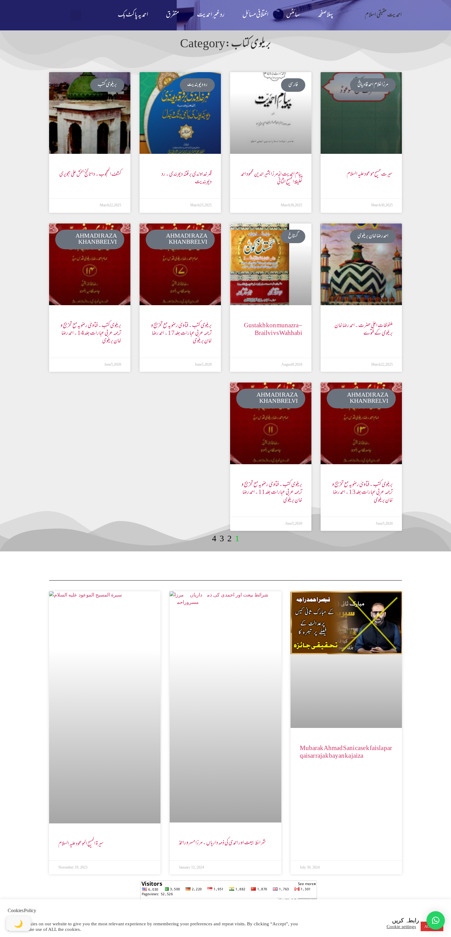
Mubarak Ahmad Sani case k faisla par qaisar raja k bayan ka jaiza (346, 752)
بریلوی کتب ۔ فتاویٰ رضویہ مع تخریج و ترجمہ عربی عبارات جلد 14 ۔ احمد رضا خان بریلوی (90, 333)
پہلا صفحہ (325, 15)
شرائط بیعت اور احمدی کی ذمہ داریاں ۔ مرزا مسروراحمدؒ (222, 843)
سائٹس (293, 15)
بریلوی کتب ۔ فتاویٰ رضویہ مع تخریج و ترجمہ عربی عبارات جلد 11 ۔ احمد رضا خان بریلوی (271, 492)
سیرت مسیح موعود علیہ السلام (370, 174)
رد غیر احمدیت (211, 15)
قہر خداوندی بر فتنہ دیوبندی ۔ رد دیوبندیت (186, 178)
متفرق (172, 15)
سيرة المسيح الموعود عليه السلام (81, 844)
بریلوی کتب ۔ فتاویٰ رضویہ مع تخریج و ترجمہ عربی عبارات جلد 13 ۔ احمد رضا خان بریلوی (362, 492)
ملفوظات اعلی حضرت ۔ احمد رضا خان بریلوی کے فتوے (363, 329)
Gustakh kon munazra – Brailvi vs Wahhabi (273, 329)
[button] (76, 15)
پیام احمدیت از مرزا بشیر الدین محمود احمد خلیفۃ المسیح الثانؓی (271, 178)
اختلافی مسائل (255, 15)
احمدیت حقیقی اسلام (383, 15)
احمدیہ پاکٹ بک (133, 15)
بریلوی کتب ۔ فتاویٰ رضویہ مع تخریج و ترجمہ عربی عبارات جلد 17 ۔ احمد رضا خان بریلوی (181, 333)
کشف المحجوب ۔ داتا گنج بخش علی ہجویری (90, 174)
